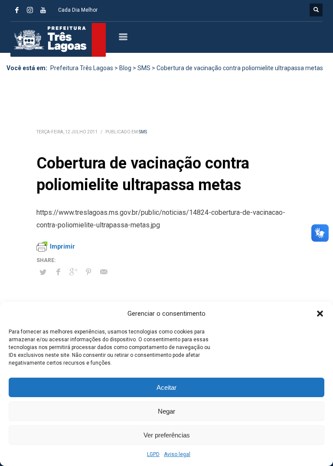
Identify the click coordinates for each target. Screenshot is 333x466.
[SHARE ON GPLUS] (73, 271)
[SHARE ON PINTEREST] (88, 271)
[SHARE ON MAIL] (103, 271)
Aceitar (166, 387)
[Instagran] (29, 9)
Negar (166, 411)
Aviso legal (177, 454)
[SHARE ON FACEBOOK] (58, 271)
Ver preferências (167, 435)
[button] (320, 313)
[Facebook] (16, 9)
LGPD (153, 454)
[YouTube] (42, 9)
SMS (143, 131)
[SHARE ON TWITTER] (42, 272)
